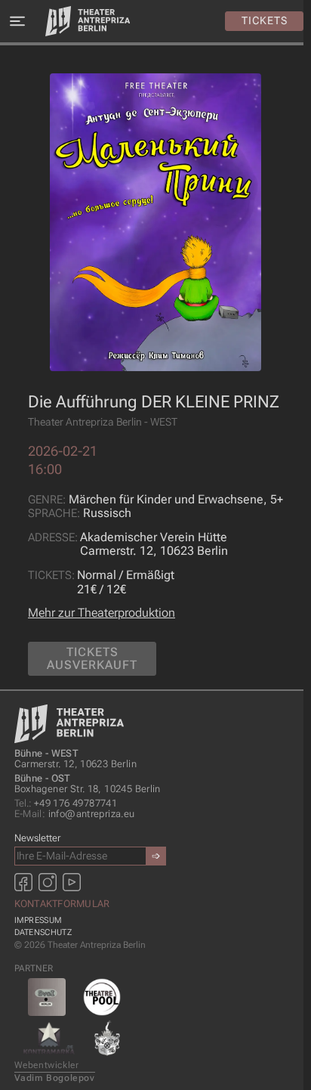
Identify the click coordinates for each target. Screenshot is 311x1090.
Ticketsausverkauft (92, 659)
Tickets (265, 20)
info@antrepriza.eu (74, 814)
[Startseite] (87, 21)
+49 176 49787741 (66, 803)
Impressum (38, 920)
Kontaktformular (62, 903)
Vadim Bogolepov (54, 1078)
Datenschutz (43, 932)
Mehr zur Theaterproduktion (101, 612)
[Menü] (17, 22)
